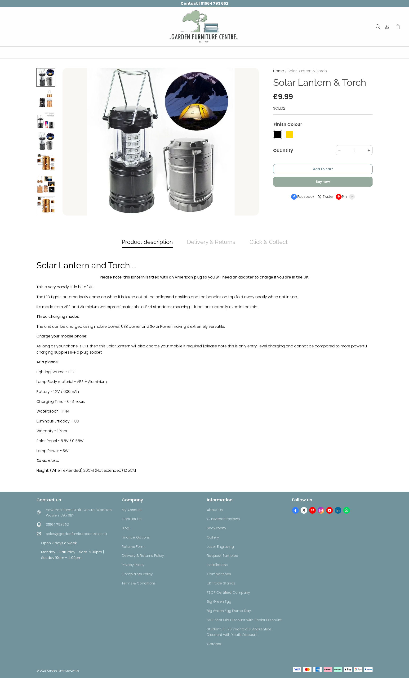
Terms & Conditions (139, 583)
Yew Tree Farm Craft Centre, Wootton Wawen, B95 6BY (79, 512)
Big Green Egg (219, 601)
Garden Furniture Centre (63, 671)
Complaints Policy (137, 573)
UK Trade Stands (221, 583)
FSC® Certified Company (228, 592)
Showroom (216, 527)
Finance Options (136, 537)
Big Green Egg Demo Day (229, 610)
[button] (377, 26)
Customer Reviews (223, 518)
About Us (215, 509)
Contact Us (132, 518)
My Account (132, 509)
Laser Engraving (220, 546)
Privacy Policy (133, 564)
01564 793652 (57, 524)
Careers (214, 643)
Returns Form (133, 546)
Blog (125, 527)
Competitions (219, 573)
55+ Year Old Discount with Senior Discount (244, 619)
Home (278, 71)
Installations (217, 564)
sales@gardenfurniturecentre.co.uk (76, 533)
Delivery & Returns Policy (143, 555)
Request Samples (222, 555)
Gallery (213, 537)
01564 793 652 (214, 3)
